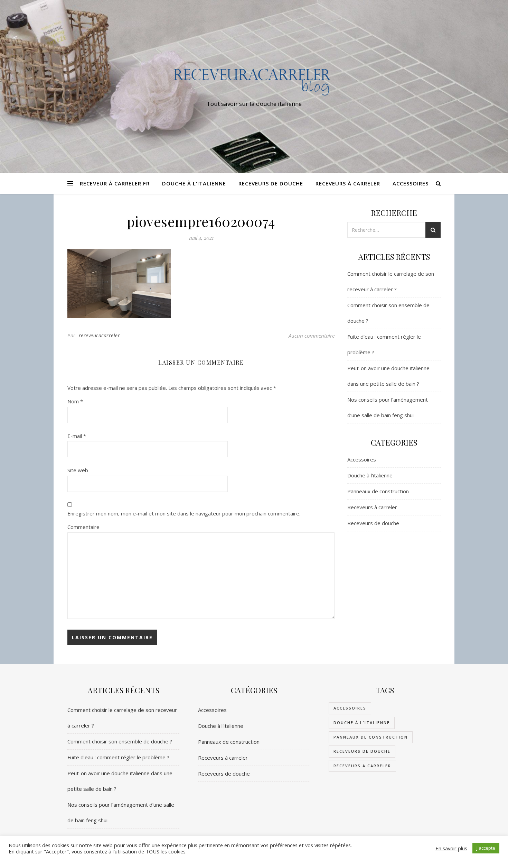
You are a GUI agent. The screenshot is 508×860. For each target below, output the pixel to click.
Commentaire (83, 526)
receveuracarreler (99, 335)
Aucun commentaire (312, 335)
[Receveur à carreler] (254, 80)
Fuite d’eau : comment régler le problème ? (118, 757)
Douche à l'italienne (370, 475)
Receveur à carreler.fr (115, 183)
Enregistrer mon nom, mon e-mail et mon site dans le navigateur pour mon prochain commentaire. (183, 513)
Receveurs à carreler (348, 183)
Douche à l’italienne (194, 183)
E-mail (76, 435)
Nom (75, 401)
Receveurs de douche (270, 183)
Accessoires (411, 183)
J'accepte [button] (486, 848)
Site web (77, 470)
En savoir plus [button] (451, 848)
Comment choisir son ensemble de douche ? (119, 741)
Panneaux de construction (378, 491)
